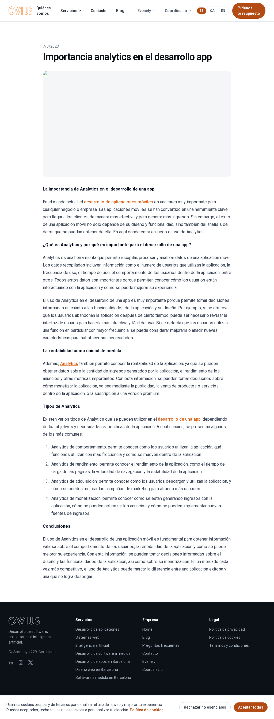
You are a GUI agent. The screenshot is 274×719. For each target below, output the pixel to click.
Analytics (69, 363)
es (202, 11)
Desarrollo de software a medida (103, 653)
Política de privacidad (227, 629)
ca (212, 11)
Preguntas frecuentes (161, 645)
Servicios (68, 11)
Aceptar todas (250, 707)
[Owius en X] (30, 662)
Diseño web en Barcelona (96, 669)
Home (147, 629)
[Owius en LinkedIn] (11, 662)
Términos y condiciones (229, 645)
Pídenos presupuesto (249, 11)
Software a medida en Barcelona (103, 677)
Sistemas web (87, 637)
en (223, 11)
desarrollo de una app (179, 419)
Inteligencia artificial (92, 645)
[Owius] (20, 10)
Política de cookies (224, 637)
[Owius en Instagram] (21, 662)
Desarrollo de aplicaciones (97, 629)
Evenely (144, 11)
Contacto (98, 11)
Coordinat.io (176, 11)
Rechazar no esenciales (205, 707)
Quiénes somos (43, 11)
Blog (120, 11)
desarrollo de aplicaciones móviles (118, 201)
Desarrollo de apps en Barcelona (102, 661)
